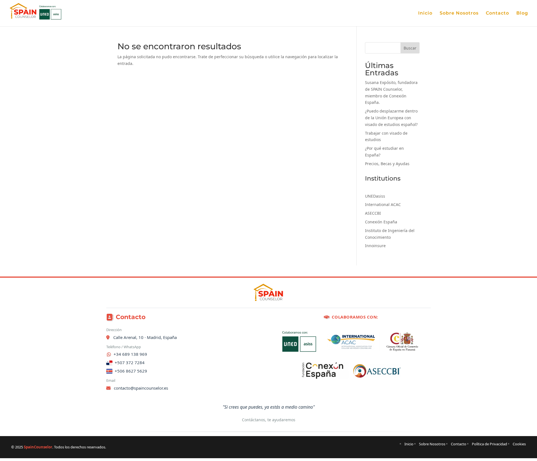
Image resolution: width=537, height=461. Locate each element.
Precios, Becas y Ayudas (387, 163)
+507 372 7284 (130, 362)
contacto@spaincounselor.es (140, 388)
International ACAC (383, 204)
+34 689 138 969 (130, 354)
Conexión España (381, 221)
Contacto (497, 13)
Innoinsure (375, 245)
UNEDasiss (375, 196)
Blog (522, 13)
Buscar (410, 48)
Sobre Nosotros (459, 13)
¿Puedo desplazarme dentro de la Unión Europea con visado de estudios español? (391, 117)
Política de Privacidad (489, 443)
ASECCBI (373, 213)
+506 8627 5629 (131, 371)
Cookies (519, 443)
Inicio (425, 13)
